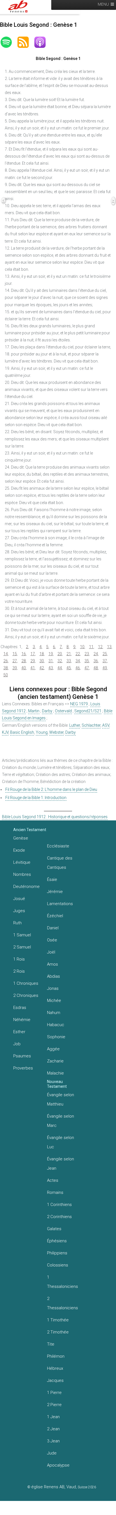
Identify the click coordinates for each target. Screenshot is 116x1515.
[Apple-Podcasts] (42, 42)
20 (59, 654)
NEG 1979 (79, 704)
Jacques (55, 1380)
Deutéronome (26, 886)
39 (14, 668)
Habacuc (55, 1024)
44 (59, 668)
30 (41, 661)
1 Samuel (22, 934)
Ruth (17, 922)
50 (5, 675)
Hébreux (55, 1368)
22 (77, 654)
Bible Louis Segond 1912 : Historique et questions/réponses (55, 816)
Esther (19, 1031)
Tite (50, 1344)
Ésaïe (52, 879)
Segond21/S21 (87, 711)
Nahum (53, 1012)
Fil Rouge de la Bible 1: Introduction (35, 797)
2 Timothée (58, 1332)
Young (42, 732)
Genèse (20, 838)
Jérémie (55, 891)
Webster (56, 732)
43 (50, 668)
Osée (52, 940)
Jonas (53, 988)
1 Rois (19, 959)
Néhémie (21, 1019)
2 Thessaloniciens (62, 1303)
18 (41, 654)
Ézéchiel (55, 915)
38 (5, 668)
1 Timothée (58, 1319)
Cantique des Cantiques (59, 863)
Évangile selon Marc (60, 1121)
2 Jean (53, 1428)
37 (104, 661)
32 (59, 661)
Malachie (55, 1073)
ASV (105, 725)
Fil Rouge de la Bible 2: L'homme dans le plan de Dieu (51, 789)
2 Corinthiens (59, 1216)
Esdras (19, 1007)
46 (77, 668)
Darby (47, 711)
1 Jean (53, 1416)
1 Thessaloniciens (62, 1282)
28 (23, 661)
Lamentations (60, 903)
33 (68, 661)
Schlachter (91, 725)
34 (77, 661)
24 (95, 654)
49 (104, 668)
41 (32, 668)
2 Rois (19, 971)
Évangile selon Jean (60, 1163)
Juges (19, 910)
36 (95, 661)
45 (68, 668)
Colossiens (57, 1265)
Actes (52, 1180)
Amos (52, 964)
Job (17, 1043)
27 (14, 661)
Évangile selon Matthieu (60, 1099)
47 (86, 668)
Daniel (53, 927)
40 (23, 668)
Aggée (53, 1048)
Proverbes (23, 1068)
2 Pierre (54, 1404)
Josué (19, 898)
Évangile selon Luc (60, 1142)
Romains (55, 1192)
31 (50, 661)
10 (82, 647)
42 (41, 668)
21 (68, 654)
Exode (19, 850)
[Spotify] (9, 42)
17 (32, 654)
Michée (54, 1000)
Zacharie (55, 1061)
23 (86, 654)
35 (86, 661)
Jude (52, 1453)
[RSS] (25, 42)
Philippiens (57, 1253)
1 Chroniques (25, 983)
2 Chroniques (25, 995)
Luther (74, 725)
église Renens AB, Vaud (53, 1486)
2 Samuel (22, 947)
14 (5, 654)
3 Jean (53, 1441)
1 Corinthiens (59, 1204)
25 (104, 654)
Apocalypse (58, 1465)
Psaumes (22, 1056)
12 (100, 647)
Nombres (22, 874)
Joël (51, 952)
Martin (33, 711)
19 (50, 654)
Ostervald (63, 711)
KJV (5, 732)
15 (14, 654)
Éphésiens (57, 1240)
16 (23, 654)
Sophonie (56, 1036)
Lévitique (21, 862)
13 (109, 647)
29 (32, 661)
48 (95, 668)
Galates (54, 1228)
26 (5, 661)
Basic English (22, 732)
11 (91, 647)
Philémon (55, 1356)
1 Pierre (54, 1392)
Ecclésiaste (58, 846)
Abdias (53, 976)
